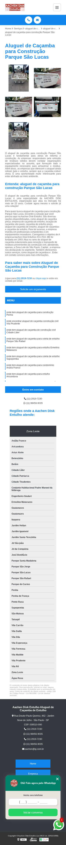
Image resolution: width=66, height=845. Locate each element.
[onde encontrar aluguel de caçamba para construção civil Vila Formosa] (18, 78)
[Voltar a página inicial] (15, 7)
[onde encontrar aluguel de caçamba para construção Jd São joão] (18, 135)
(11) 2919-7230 (24, 278)
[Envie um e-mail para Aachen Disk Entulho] (37, 20)
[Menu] (57, 7)
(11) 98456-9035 (34, 403)
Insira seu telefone (33, 795)
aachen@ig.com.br (34, 749)
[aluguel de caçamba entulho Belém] (47, 78)
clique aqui (41, 278)
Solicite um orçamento (33, 289)
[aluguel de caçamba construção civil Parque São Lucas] (18, 106)
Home (33, 763)
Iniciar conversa (33, 812)
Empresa (33, 773)
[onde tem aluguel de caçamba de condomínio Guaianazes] (47, 106)
